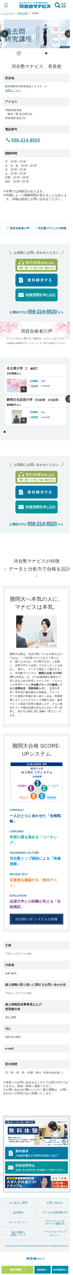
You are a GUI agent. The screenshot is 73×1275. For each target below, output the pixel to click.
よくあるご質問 (18, 1202)
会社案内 (18, 1212)
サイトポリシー (18, 1222)
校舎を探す (23, 13)
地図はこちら (13, 90)
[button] (5, 33)
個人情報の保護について (18, 1233)
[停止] (19, 53)
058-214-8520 (42, 311)
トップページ (7, 13)
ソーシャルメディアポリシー (55, 1233)
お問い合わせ (55, 1202)
